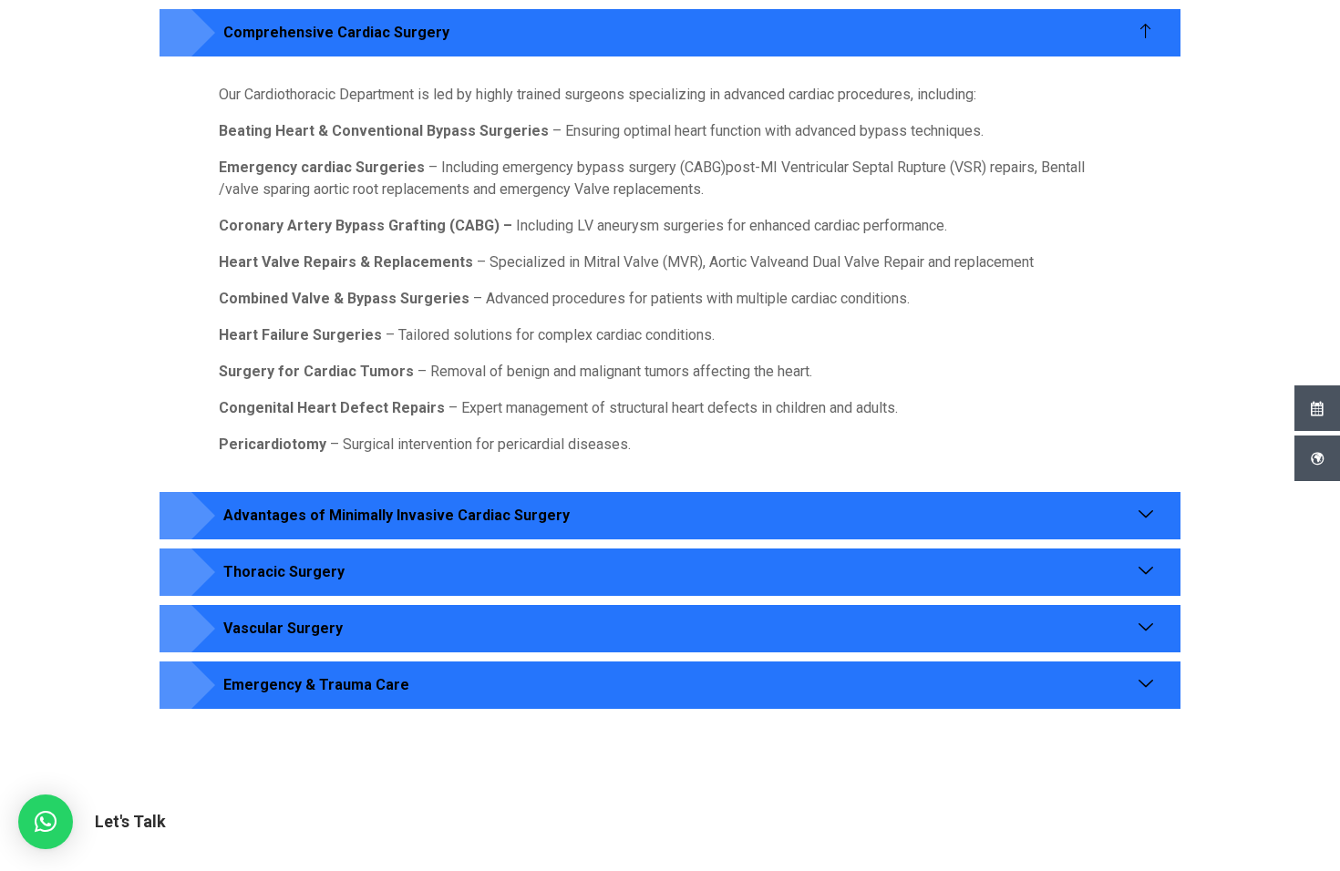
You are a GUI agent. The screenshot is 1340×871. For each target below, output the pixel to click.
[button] (45, 821)
